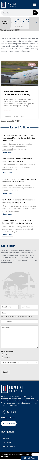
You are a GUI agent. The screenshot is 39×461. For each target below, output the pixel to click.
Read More (7, 152)
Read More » (7, 111)
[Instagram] (3, 412)
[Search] (35, 12)
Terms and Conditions (9, 446)
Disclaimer (6, 438)
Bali (5, 354)
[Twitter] (13, 412)
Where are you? (8, 351)
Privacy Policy (7, 442)
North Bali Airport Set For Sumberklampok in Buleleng (17, 93)
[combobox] (3, 321)
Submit (5, 372)
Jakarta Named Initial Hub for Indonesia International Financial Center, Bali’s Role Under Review (18, 138)
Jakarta (7, 357)
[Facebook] (8, 412)
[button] (35, 4)
